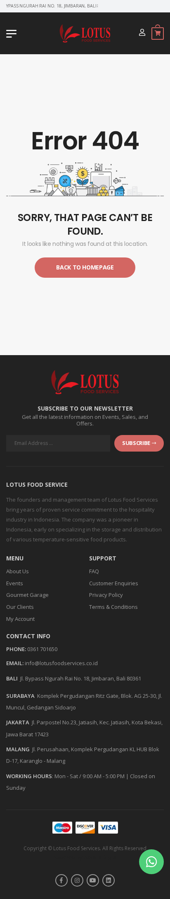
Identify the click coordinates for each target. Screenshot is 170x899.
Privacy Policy (106, 595)
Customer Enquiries (113, 583)
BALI (12, 678)
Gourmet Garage (27, 595)
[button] (151, 861)
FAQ (94, 571)
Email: (15, 663)
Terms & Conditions (113, 607)
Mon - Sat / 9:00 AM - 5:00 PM (89, 776)
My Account (20, 619)
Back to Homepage (84, 267)
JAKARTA (17, 722)
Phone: (16, 649)
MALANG (18, 749)
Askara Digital (101, 857)
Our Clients (20, 607)
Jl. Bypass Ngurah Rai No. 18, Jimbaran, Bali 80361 (80, 678)
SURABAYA (20, 695)
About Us (17, 571)
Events (14, 583)
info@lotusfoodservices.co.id (61, 663)
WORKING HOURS (29, 776)
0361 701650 (42, 649)
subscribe (136, 443)
